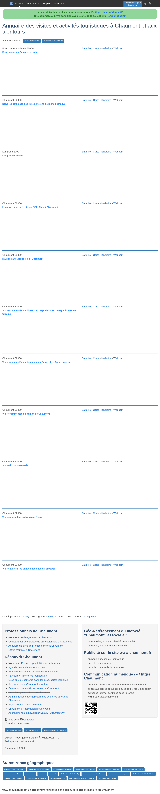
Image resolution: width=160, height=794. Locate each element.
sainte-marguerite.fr (57, 778)
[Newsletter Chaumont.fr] (145, 3)
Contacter (28, 719)
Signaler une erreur (32, 730)
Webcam (118, 48)
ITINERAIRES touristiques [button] (53, 41)
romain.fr (53, 774)
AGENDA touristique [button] (31, 41)
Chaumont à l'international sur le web (29, 708)
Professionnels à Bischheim (14, 769)
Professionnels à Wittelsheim (143, 774)
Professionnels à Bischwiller (39, 769)
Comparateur (33, 3)
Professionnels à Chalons (85, 769)
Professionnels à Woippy (13, 778)
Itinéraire (106, 48)
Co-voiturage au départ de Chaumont (29, 692)
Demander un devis (13, 730)
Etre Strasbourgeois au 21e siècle (81, 778)
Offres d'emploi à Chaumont (24, 650)
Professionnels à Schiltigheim (94, 774)
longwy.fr (42, 774)
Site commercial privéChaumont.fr (133, 4)
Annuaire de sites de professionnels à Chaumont (35, 645)
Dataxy (25, 616)
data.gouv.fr (89, 616)
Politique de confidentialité (107, 12)
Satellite (86, 48)
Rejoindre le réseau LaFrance (55, 730)
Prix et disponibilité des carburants (40, 663)
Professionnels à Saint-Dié (36, 778)
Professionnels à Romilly (70, 774)
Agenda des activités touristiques (27, 667)
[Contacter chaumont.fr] (149, 3)
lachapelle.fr (30, 774)
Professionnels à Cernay (62, 769)
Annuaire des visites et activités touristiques (33, 671)
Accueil (19, 3)
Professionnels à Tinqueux (118, 774)
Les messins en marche (107, 778)
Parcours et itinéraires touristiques (27, 675)
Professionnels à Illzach (13, 774)
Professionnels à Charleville (109, 769)
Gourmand (59, 3)
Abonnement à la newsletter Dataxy (36, 712)
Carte (96, 48)
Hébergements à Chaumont (36, 637)
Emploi (46, 3)
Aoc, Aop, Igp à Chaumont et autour (28, 684)
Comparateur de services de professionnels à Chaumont (40, 641)
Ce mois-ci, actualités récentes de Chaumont (33, 688)
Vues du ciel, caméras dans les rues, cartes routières (38, 680)
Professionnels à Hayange (133, 769)
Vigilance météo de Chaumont (25, 704)
